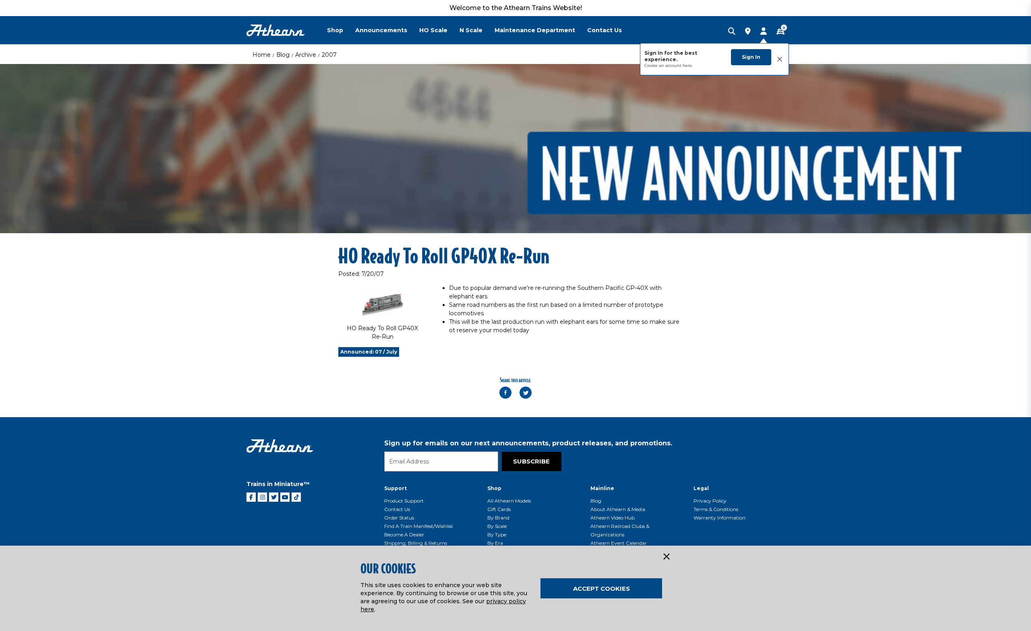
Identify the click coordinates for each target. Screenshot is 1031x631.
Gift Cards (499, 509)
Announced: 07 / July (368, 352)
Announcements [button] (381, 30)
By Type (496, 535)
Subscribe (531, 461)
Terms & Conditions (716, 509)
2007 (329, 54)
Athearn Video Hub (612, 518)
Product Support (404, 501)
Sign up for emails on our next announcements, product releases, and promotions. (528, 443)
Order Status (399, 518)
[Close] (666, 557)
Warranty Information (719, 518)
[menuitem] (341, 30)
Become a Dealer (404, 535)
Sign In (751, 57)
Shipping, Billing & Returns (415, 543)
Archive (305, 54)
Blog (283, 54)
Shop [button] (335, 30)
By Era (495, 543)
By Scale (497, 526)
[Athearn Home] (275, 30)
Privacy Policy (710, 501)
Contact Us (397, 509)
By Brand (498, 518)
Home (262, 54)
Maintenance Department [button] (535, 30)
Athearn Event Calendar (618, 543)
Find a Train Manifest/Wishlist (418, 526)
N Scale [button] (471, 30)
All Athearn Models (509, 501)
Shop (494, 488)
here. (688, 65)
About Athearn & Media (617, 509)
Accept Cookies (601, 588)
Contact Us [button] (604, 30)
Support (395, 488)
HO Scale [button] (433, 30)
